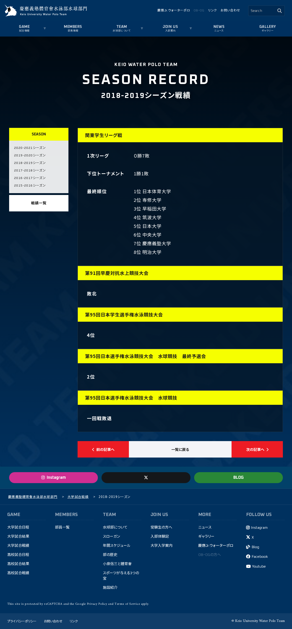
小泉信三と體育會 (117, 564)
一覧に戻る (180, 449)
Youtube (259, 566)
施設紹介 (110, 588)
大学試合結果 (18, 536)
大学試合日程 (18, 527)
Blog (255, 547)
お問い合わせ (230, 10)
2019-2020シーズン (30, 155)
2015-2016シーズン (30, 185)
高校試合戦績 (18, 573)
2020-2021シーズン (30, 148)
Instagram (259, 527)
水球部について (115, 527)
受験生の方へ (161, 527)
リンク (212, 10)
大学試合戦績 (18, 545)
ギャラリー (268, 30)
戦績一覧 (38, 203)
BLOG (238, 478)
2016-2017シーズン (30, 178)
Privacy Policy (97, 604)
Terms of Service (127, 604)
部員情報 (73, 30)
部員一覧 (62, 527)
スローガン (111, 536)
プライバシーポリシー (21, 621)
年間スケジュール (116, 545)
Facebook (260, 556)
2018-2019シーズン (30, 163)
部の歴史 (110, 555)
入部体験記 (160, 536)
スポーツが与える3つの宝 (121, 575)
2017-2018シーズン (30, 170)
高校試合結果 (18, 564)
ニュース (219, 30)
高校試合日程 (18, 555)
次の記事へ (255, 449)
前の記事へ (105, 449)
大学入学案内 (161, 545)
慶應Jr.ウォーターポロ (173, 10)
